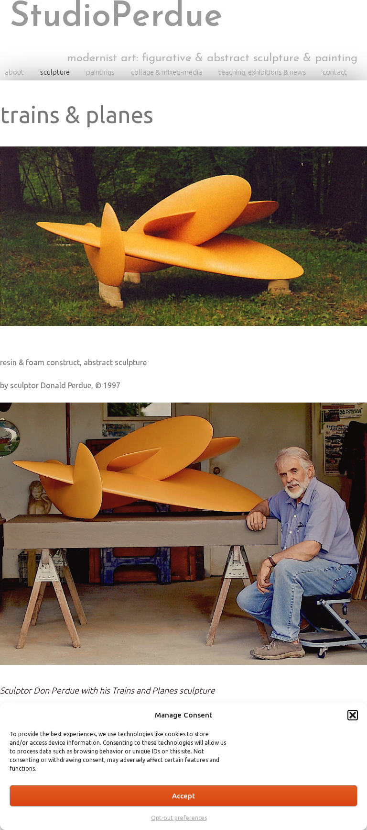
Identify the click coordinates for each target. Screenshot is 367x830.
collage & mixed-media (166, 72)
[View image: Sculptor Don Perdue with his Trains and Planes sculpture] (183, 542)
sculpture (55, 72)
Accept (183, 796)
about (14, 72)
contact (335, 72)
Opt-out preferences (179, 818)
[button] (352, 715)
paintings (100, 72)
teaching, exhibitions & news (262, 72)
